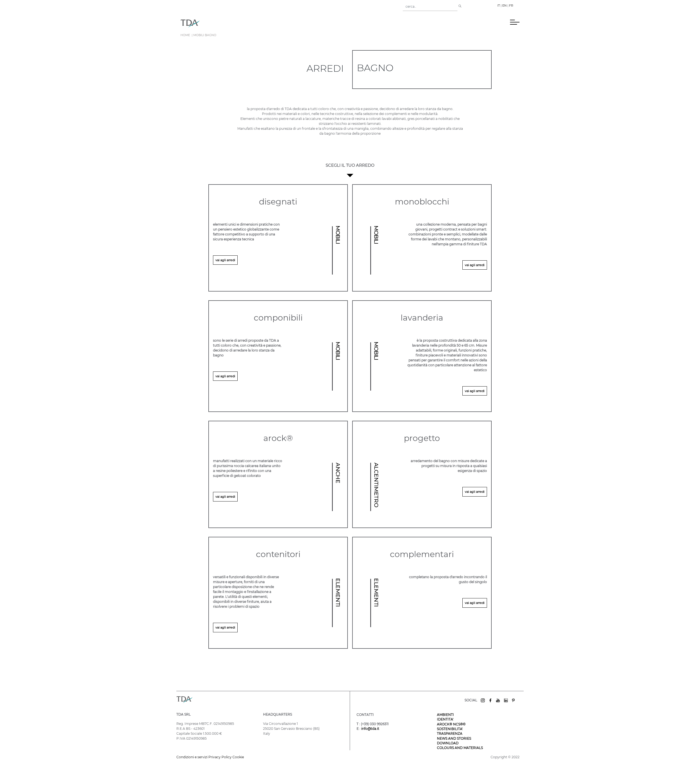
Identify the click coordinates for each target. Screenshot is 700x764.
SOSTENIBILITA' (450, 729)
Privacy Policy (220, 757)
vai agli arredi (225, 260)
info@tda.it (370, 728)
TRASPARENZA (449, 733)
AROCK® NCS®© (451, 724)
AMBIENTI (445, 715)
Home (185, 35)
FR (511, 5)
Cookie (238, 757)
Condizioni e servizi (192, 757)
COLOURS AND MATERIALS (460, 748)
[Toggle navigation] (207, 23)
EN (504, 5)
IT (498, 5)
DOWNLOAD (448, 743)
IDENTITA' (445, 719)
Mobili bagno (204, 35)
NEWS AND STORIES (454, 738)
